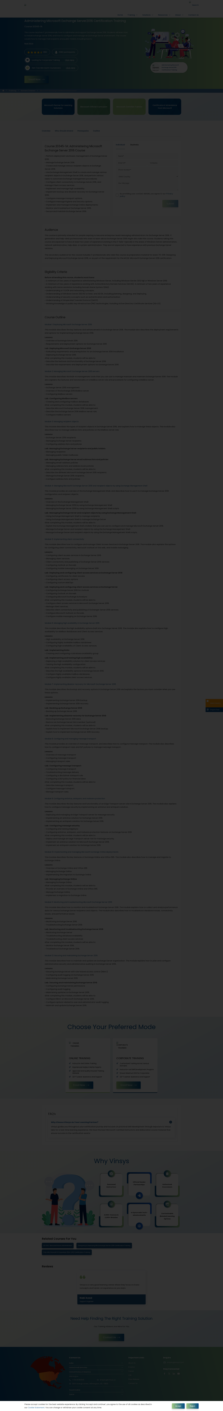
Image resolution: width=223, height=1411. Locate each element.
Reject (192, 1406)
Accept (178, 1406)
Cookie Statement (36, 1407)
